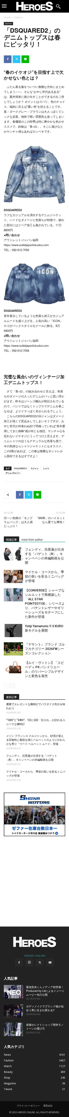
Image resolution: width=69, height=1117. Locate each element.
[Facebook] (8, 59)
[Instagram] (29, 962)
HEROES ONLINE (34, 955)
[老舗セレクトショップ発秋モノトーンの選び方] (13, 1029)
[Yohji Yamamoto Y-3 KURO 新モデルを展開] (13, 630)
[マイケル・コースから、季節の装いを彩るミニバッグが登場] (13, 576)
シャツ (46, 468)
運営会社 (48, 1105)
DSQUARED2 (20, 468)
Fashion (18, 17)
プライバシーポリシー (28, 1105)
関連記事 (11, 539)
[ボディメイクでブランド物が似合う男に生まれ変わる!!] (13, 1011)
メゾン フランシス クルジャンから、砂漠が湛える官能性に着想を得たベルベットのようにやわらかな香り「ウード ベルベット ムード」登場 (35, 739)
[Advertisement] (34, 878)
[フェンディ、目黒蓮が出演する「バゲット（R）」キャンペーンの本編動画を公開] (13, 554)
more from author (32, 539)
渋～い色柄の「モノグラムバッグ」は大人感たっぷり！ (18, 522)
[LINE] (25, 59)
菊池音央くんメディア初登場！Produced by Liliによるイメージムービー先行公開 (45, 990)
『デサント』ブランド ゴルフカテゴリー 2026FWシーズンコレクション (45, 648)
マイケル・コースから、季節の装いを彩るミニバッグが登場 (44, 576)
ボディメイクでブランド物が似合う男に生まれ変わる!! (45, 1008)
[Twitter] (16, 59)
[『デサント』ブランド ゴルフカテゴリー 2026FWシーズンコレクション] (13, 648)
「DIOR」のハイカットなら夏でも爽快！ (50, 520)
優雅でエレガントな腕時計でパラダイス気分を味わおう (35, 706)
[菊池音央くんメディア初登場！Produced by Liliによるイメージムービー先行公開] (13, 991)
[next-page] (12, 685)
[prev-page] (6, 685)
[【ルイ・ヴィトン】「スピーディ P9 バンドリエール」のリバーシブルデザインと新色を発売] (13, 667)
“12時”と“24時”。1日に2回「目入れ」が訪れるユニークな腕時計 (35, 722)
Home (7, 17)
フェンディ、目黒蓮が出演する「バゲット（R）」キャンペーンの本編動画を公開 (31, 757)
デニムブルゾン (13, 472)
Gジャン (35, 468)
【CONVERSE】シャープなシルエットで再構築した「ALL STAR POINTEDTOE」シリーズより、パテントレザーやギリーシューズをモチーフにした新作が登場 (45, 603)
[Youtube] (50, 962)
